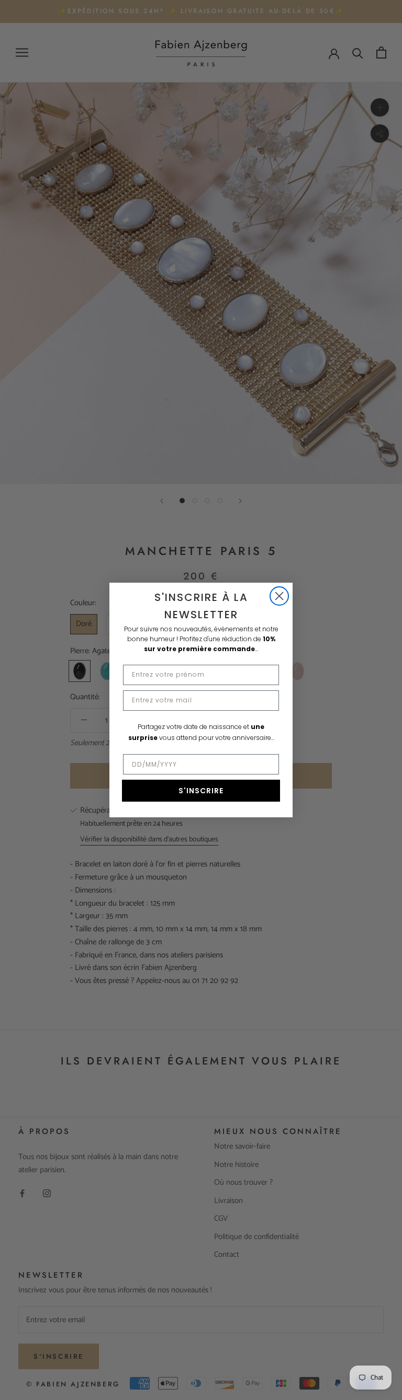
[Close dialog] (279, 596)
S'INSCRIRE (201, 790)
